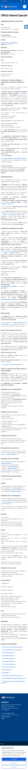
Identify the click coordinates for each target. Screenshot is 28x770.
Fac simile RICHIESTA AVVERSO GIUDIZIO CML (13, 678)
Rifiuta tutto (14, 767)
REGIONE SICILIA (5, 1)
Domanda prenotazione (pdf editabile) (12, 647)
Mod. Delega (5, 673)
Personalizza (14, 763)
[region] (14, 758)
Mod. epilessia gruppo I (8, 658)
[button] (26, 27)
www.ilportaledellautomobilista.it (9, 286)
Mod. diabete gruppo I (8, 653)
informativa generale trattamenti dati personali (13, 158)
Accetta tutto (14, 759)
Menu (2, 6)
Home (1, 743)
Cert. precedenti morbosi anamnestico (12, 650)
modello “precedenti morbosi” (12, 252)
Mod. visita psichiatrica (8, 667)
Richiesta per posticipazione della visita (12, 675)
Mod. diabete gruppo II (8, 655)
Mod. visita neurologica (8, 664)
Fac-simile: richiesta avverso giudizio (12, 364)
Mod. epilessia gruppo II (8, 661)
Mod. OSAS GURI (6, 670)
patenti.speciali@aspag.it (11, 43)
